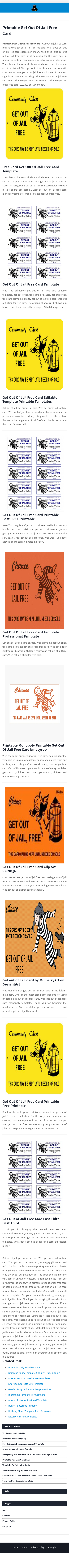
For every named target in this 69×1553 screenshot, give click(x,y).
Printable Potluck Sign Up (14, 1438)
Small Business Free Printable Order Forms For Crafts (27, 1475)
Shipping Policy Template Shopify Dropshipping (34, 1372)
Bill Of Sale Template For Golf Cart (26, 1394)
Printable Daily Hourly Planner (24, 1367)
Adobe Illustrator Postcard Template (27, 1400)
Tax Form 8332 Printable (13, 1433)
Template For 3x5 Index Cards (16, 1465)
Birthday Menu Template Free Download (30, 1411)
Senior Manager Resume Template (18, 1449)
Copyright (7, 1526)
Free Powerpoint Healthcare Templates (29, 1378)
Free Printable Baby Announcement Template (23, 1444)
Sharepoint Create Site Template (25, 1383)
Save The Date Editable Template (17, 1481)
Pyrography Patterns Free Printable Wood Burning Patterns (29, 1454)
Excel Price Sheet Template (22, 1416)
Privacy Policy (9, 1521)
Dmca (5, 1510)
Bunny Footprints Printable (23, 1405)
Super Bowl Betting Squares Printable (19, 1470)
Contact (6, 1515)
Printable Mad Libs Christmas (16, 1460)
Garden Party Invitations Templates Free (29, 1389)
